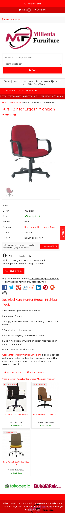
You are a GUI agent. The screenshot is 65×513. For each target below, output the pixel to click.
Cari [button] (33, 70)
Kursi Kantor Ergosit (47, 227)
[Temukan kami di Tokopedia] (17, 486)
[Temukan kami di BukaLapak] (47, 486)
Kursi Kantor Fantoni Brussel (16, 414)
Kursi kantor (16, 102)
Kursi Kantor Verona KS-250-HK (45, 414)
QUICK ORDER (50, 246)
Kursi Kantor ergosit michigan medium (21, 355)
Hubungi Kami (15, 271)
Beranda (5, 102)
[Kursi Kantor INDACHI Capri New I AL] (16, 445)
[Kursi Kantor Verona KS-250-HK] (46, 397)
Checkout (41, 10)
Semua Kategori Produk (20, 91)
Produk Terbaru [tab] (37, 372)
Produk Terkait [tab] (13, 372)
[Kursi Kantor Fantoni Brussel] (16, 397)
